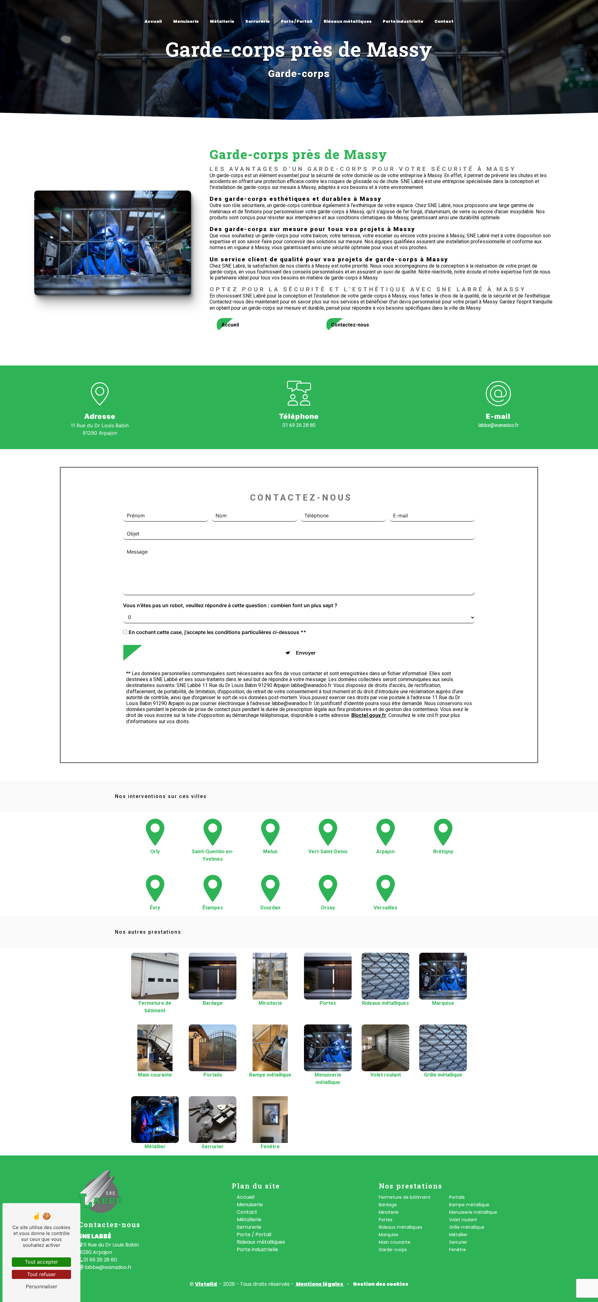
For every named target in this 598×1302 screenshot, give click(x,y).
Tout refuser (41, 1274)
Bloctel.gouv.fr (368, 715)
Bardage (388, 1205)
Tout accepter (41, 1262)
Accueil (153, 21)
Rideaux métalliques (348, 21)
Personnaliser (41, 1286)
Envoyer (306, 653)
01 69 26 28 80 (299, 425)
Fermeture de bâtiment (404, 1197)
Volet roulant (463, 1220)
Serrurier (458, 1242)
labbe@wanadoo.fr (498, 425)
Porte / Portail (296, 21)
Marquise (388, 1235)
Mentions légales (319, 1284)
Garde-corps (393, 1249)
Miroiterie (389, 1212)
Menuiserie (186, 21)
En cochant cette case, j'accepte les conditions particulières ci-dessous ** (217, 632)
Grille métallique (466, 1227)
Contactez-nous (350, 325)
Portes (385, 1220)
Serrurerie (257, 21)
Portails (457, 1197)
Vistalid (206, 1284)
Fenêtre (457, 1249)
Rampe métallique (469, 1205)
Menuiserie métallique (473, 1212)
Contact (443, 21)
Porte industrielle (403, 21)
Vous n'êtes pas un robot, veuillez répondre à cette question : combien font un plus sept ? (230, 605)
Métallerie (222, 21)
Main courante (395, 1242)
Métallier (458, 1235)
